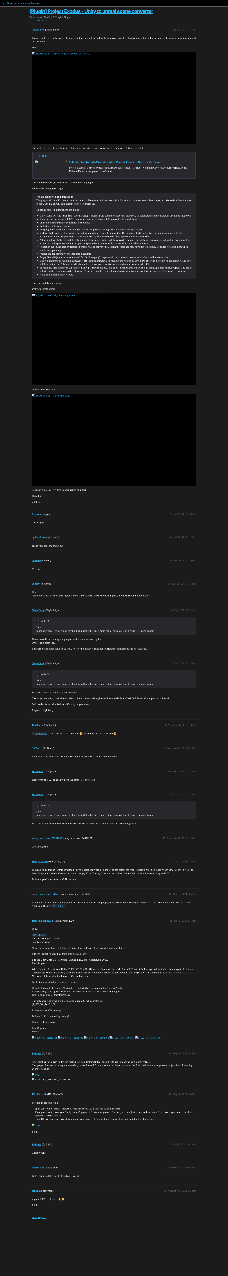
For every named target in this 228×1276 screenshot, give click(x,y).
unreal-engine (42, 20)
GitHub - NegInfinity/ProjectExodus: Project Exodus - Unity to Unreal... (114, 161)
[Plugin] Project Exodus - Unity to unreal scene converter (91, 11)
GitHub (43, 156)
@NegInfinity (40, 733)
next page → (39, 1217)
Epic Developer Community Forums (20, 3)
